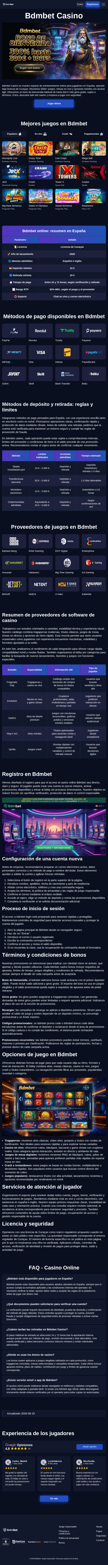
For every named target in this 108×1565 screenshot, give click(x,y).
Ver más (54, 1498)
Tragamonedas (91, 134)
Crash (65, 134)
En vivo (38, 134)
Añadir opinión (89, 1447)
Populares (12, 134)
